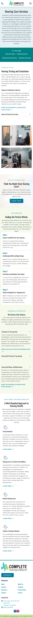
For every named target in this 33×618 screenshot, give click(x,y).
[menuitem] (8, 584)
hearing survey (22, 54)
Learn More (7, 449)
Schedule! (7, 575)
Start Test (16, 201)
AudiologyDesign (14, 616)
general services (25, 58)
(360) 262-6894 (8, 607)
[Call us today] (2, 3)
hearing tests (10, 54)
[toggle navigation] (30, 3)
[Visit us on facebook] (15, 611)
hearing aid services (9, 58)
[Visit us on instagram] (18, 611)
